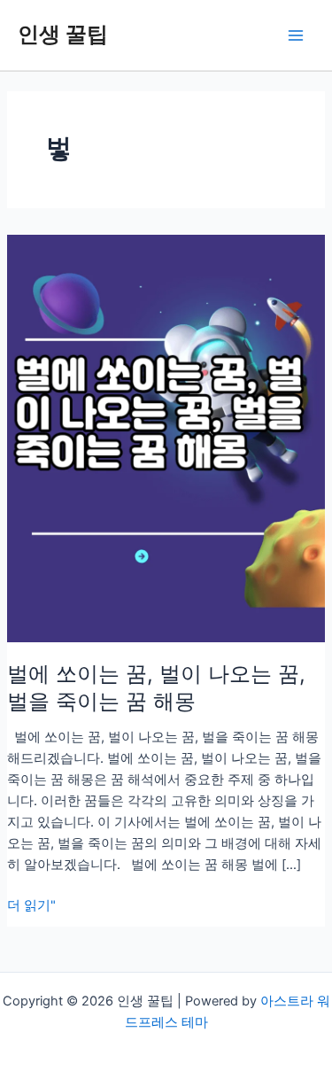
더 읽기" (31, 906)
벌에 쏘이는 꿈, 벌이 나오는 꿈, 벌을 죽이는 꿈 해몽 (156, 687)
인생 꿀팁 (63, 34)
